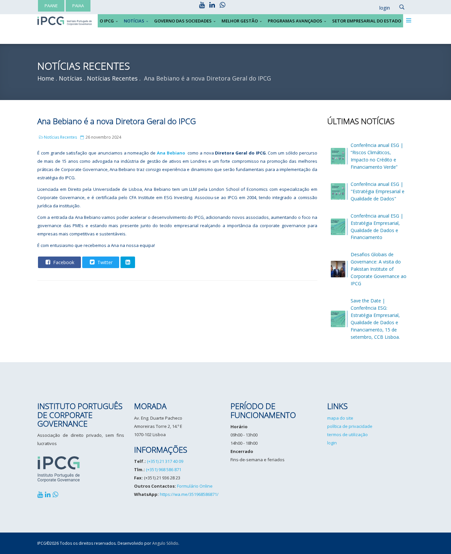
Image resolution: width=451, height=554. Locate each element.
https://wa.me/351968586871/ (189, 494)
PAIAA (78, 6)
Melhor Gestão (240, 21)
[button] (381, 8)
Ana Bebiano (171, 153)
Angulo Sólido (165, 543)
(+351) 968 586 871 (163, 469)
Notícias (134, 21)
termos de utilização (347, 434)
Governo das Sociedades (183, 21)
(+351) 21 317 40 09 (165, 461)
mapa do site (340, 418)
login (332, 443)
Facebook (63, 262)
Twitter (104, 262)
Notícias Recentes (60, 137)
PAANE (51, 6)
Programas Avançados (295, 21)
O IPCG (107, 21)
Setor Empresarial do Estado (366, 21)
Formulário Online (195, 486)
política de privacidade (349, 426)
